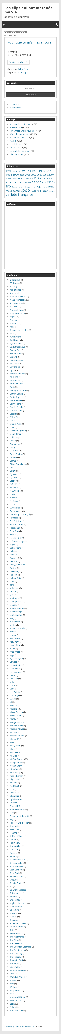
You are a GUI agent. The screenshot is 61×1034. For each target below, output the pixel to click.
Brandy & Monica (18, 390)
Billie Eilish (14, 363)
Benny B (14, 357)
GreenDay (14, 571)
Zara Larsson (16, 1000)
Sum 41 (13, 916)
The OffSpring (16, 953)
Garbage (14, 558)
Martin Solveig (16, 725)
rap (39, 190)
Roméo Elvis (15, 846)
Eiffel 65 (13, 484)
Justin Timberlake (18, 628)
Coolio (13, 440)
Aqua (12, 326)
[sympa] (21, 32)
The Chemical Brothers (20, 946)
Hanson (13, 574)
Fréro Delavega (17, 541)
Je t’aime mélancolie (19, 137)
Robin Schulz (15, 842)
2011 (18, 178)
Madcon (13, 705)
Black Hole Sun (17, 154)
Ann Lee (13, 320)
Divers (13, 470)
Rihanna (13, 832)
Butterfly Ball (16, 400)
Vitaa (12, 973)
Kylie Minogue (16, 658)
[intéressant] (19, 32)
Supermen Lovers (18, 923)
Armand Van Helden (19, 330)
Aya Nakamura (16, 343)
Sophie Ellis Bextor (18, 903)
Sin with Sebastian (18, 889)
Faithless (14, 517)
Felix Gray (14, 531)
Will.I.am (13, 987)
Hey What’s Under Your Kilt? (22, 130)
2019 (50, 178)
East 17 (13, 480)
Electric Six (14, 487)
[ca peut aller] (17, 32)
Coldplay (14, 437)
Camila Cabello (16, 407)
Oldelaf (13, 792)
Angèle (13, 316)
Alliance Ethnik (16, 310)
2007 (51, 174)
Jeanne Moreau (17, 608)
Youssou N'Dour (17, 997)
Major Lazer (15, 715)
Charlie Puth (15, 424)
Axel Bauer (15, 340)
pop (24, 72)
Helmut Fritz (15, 578)
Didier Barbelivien (18, 464)
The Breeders (16, 943)
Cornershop (15, 444)
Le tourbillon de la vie (19, 151)
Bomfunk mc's (16, 383)
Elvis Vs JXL (15, 491)
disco (44, 183)
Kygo (12, 655)
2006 (45, 174)
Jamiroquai (15, 598)
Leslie (12, 675)
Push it (13, 141)
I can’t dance (15, 144)
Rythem (13, 853)
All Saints (14, 306)
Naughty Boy (16, 762)
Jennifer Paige (16, 611)
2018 (46, 178)
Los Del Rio (15, 692)
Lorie (12, 688)
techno (52, 191)
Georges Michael (17, 564)
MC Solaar (14, 732)
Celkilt (12, 420)
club (29, 182)
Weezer (13, 980)
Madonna (14, 709)
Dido (12, 467)
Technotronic (16, 933)
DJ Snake (14, 477)
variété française (19, 194)
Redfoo (13, 826)
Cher (12, 427)
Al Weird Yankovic (18, 296)
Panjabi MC (15, 806)
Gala (12, 551)
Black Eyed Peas (17, 373)
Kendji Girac (15, 645)
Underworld (15, 967)
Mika (12, 742)
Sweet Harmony (17, 926)
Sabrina (13, 856)
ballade (23, 182)
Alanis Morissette (18, 299)
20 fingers (14, 283)
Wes (12, 983)
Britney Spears (16, 393)
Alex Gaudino (16, 303)
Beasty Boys (15, 350)
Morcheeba (15, 752)
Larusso (13, 661)
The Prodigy (15, 957)
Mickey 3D (14, 739)
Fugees (13, 544)
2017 (41, 178)
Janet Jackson (16, 601)
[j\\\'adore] (26, 32)
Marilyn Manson (17, 722)
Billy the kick (15, 367)
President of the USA (19, 816)
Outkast (13, 802)
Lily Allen (14, 678)
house (46, 186)
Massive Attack (17, 729)
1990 (8, 171)
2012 (22, 179)
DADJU (13, 447)
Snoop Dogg (15, 899)
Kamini (13, 631)
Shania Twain (16, 883)
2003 (39, 174)
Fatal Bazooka (16, 524)
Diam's (13, 460)
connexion (14, 104)
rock (45, 190)
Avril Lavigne (15, 336)
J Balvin (13, 591)
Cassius (13, 413)
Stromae (14, 913)
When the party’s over (20, 134)
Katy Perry (14, 641)
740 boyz (14, 286)
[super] (24, 32)
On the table (15, 147)
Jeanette (13, 605)
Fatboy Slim (15, 528)
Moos (12, 749)
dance (36, 182)
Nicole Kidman (16, 776)
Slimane (13, 896)
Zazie (12, 1003)
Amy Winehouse (17, 313)
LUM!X (13, 698)
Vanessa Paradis (17, 970)
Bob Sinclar (15, 380)
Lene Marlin (15, 668)
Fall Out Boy (15, 521)
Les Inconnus (16, 672)
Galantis (13, 554)
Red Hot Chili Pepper (19, 822)
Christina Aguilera (18, 430)
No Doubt (14, 786)
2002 (33, 174)
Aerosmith (14, 293)
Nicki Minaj (15, 772)
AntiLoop (14, 323)
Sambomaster (16, 863)
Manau (13, 719)
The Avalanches (17, 936)
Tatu (12, 930)
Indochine (14, 588)
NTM (12, 789)
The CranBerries (17, 950)
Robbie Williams (17, 836)
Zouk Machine (16, 1010)
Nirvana (13, 782)
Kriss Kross (15, 651)
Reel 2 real (14, 829)
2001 (27, 174)
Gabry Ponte (15, 548)
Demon (13, 457)
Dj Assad (14, 474)
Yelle (12, 993)
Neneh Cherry (16, 765)
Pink (12, 812)
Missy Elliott (15, 745)
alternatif (13, 182)
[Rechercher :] (30, 88)
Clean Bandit (15, 434)
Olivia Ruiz (14, 796)
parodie (17, 190)
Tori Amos (14, 963)
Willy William (15, 990)
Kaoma (13, 635)
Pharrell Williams (17, 809)
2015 (36, 178)
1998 (9, 174)
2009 (13, 178)
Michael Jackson (17, 735)
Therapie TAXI (16, 960)
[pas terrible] (10, 32)
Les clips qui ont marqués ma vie (28, 9)
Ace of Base (15, 289)
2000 (22, 174)
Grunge (27, 187)
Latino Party (15, 665)
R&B (33, 191)
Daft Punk (14, 450)
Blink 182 (14, 377)
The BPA (14, 940)
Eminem (13, 497)
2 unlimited (15, 279)
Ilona (12, 584)
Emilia (12, 494)
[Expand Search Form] (56, 24)
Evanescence (16, 511)
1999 (16, 174)
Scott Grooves (16, 866)
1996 (42, 171)
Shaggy (13, 879)
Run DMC (14, 849)
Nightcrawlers (16, 779)
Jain (11, 595)
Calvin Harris (15, 403)
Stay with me (16, 127)
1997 (48, 171)
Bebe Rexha (15, 353)
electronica (15, 187)
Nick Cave (14, 769)
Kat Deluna (15, 638)
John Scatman (16, 615)
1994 (28, 171)
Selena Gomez (16, 876)
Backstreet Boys (17, 347)
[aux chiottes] (5, 32)
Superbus (14, 920)
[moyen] (14, 32)
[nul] (8, 32)
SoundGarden (16, 906)
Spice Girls (14, 910)
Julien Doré (15, 621)
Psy (11, 819)
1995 (19, 72)
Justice (13, 625)
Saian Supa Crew (17, 859)
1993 (23, 171)
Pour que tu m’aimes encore (29, 42)
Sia (11, 886)
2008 (8, 178)
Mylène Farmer (17, 759)
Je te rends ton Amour (20, 124)
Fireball (13, 534)
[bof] (12, 32)
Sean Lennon (16, 869)
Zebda (13, 1007)
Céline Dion (23, 69)
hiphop (36, 186)
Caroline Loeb (16, 410)
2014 (31, 179)
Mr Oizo (13, 755)
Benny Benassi (16, 360)
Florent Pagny (16, 538)
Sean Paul (14, 873)
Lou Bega (14, 695)
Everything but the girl (20, 514)
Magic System (16, 712)
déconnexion (16, 107)
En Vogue (14, 501)
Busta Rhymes (16, 397)
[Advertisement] (30, 237)
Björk (12, 370)
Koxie (12, 648)
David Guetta (16, 454)
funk (22, 187)
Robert (13, 839)
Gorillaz (13, 568)
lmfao (12, 682)
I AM (12, 581)
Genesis (13, 561)
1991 (13, 171)
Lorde (12, 685)
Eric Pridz (14, 504)
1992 (18, 171)
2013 (27, 178)
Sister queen (15, 893)
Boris (12, 387)
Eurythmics (15, 507)
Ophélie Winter (16, 799)
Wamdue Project (17, 977)
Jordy (12, 618)
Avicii (12, 333)
